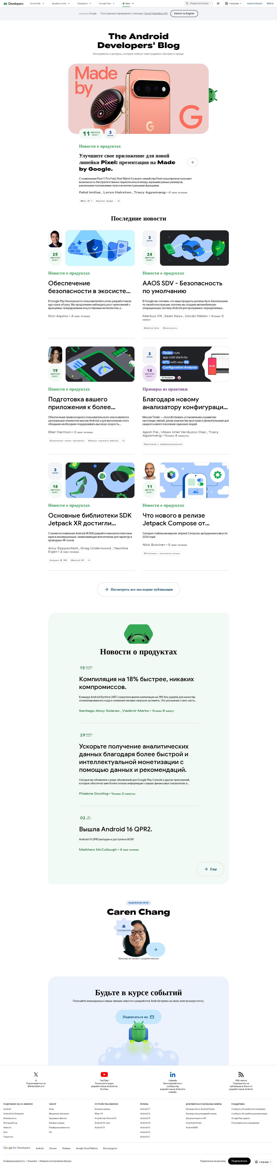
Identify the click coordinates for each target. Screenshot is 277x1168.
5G (50, 1132)
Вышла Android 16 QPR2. (115, 829)
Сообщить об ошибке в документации (249, 1113)
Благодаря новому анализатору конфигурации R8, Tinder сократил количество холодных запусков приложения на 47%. (185, 418)
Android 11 (145, 1136)
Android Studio (254, 3)
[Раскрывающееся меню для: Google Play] (115, 3)
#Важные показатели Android (103, 440)
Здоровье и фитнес (58, 1118)
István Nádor (196, 316)
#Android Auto (151, 328)
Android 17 (145, 1109)
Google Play (105, 3)
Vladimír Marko (135, 711)
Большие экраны (102, 1109)
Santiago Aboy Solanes (99, 711)
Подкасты (8, 1136)
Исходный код (10, 1123)
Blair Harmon (59, 432)
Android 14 (145, 1123)
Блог (128, 3)
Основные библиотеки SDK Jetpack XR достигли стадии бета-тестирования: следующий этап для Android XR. (90, 531)
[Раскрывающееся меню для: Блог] (134, 3)
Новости (7, 1127)
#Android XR (77, 560)
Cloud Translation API (155, 13)
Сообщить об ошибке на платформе (248, 1109)
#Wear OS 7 (86, 201)
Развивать (82, 3)
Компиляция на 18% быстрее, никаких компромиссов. (136, 683)
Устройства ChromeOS (105, 1118)
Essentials (35, 3)
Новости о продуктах (100, 146)
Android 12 (145, 1132)
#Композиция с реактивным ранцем (162, 553)
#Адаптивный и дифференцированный (163, 444)
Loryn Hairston (117, 192)
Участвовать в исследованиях (245, 1123)
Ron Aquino (58, 316)
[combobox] (198, 3)
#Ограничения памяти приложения (67, 440)
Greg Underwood (95, 548)
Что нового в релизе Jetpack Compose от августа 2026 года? (174, 523)
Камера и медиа (56, 1123)
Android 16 (145, 1113)
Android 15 (145, 1118)
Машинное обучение (59, 1113)
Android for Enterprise (13, 1113)
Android (7, 1109)
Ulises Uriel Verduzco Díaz (183, 432)
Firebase (66, 1148)
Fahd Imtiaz (90, 192)
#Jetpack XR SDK (58, 560)
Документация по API (196, 1118)
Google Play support (240, 1118)
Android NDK (192, 1127)
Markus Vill (152, 316)
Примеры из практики (165, 389)
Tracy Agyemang (149, 192)
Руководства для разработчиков (201, 1113)
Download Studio (194, 1123)
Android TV (100, 1127)
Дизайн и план (59, 3)
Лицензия (32, 1161)
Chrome (53, 1148)
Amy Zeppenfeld (63, 548)
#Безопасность (170, 328)
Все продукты (110, 1148)
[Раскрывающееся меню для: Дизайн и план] (70, 3)
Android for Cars (102, 1123)
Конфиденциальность (59, 1127)
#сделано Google (104, 201)
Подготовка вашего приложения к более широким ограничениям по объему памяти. (89, 411)
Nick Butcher (154, 545)
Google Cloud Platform (87, 1148)
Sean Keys (173, 316)
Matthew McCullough (98, 850)
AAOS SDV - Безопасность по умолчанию (182, 287)
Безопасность (9, 1118)
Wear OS (99, 1113)
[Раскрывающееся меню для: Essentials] (44, 3)
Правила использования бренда (55, 1161)
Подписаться (239, 1161)
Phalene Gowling (93, 794)
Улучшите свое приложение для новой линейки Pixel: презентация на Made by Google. (127, 162)
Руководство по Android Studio (200, 1109)
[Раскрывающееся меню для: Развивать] (92, 3)
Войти (270, 3)
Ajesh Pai (150, 432)
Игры (51, 1109)
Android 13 (145, 1127)
